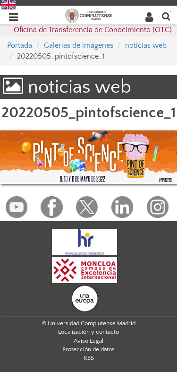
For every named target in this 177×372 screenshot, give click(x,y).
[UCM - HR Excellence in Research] (84, 241)
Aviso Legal (88, 340)
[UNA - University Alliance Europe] (85, 298)
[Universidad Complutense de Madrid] (88, 14)
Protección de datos (88, 349)
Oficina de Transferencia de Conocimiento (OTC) (93, 30)
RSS (89, 358)
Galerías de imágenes (78, 45)
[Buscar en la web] (166, 15)
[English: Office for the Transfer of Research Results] (8, 4)
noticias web (146, 45)
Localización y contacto (88, 332)
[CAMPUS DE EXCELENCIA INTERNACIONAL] (84, 269)
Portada (19, 45)
